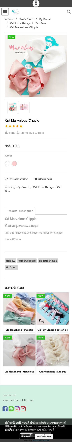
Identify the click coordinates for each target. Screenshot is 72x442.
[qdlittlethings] (5, 408)
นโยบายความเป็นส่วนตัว (24, 429)
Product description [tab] (20, 211)
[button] (67, 12)
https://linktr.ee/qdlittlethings (18, 400)
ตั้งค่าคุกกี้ (26, 436)
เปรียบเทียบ (44, 179)
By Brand (24, 187)
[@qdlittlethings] (11, 408)
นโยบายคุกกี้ (48, 429)
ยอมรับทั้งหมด (44, 436)
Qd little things (43, 187)
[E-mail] (23, 408)
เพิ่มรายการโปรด (18, 179)
